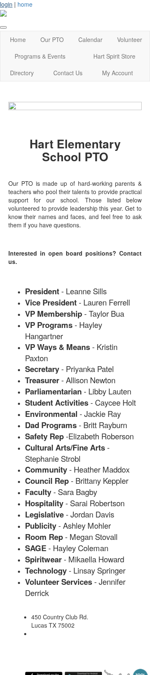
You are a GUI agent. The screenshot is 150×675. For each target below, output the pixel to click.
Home (18, 39)
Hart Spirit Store (114, 56)
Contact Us (67, 73)
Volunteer (129, 39)
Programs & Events (40, 56)
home (25, 4)
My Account (117, 73)
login (6, 4)
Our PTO (52, 39)
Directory (22, 73)
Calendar (90, 39)
